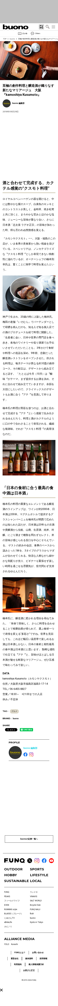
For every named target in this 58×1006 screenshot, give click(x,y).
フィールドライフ (12, 901)
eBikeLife (8, 922)
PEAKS (7, 896)
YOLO (6, 944)
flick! (32, 913)
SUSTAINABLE (16, 881)
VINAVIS (33, 896)
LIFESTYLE (39, 875)
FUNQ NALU (35, 909)
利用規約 (18, 964)
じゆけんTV (9, 918)
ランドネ (34, 892)
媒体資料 (29, 958)
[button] (1, 990)
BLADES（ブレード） (13, 913)
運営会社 (15, 958)
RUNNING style (10, 909)
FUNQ (6, 892)
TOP (4, 39)
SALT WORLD (36, 901)
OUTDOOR (13, 869)
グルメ (14, 711)
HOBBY (10, 875)
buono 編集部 (30, 748)
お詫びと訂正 (29, 970)
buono (12, 39)
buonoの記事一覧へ (29, 839)
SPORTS (37, 869)
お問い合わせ (38, 952)
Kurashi (14, 944)
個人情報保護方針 (36, 964)
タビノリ (8, 926)
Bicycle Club (35, 905)
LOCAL (36, 881)
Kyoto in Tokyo (36, 922)
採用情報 (43, 958)
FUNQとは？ (19, 952)
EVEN (6, 905)
